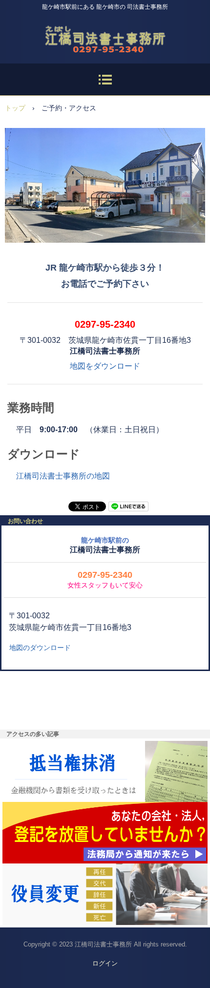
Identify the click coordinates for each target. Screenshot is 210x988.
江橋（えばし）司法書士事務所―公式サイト (105, 36)
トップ (15, 108)
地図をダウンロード (105, 366)
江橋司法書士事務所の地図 (63, 476)
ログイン (105, 963)
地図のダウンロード (40, 648)
